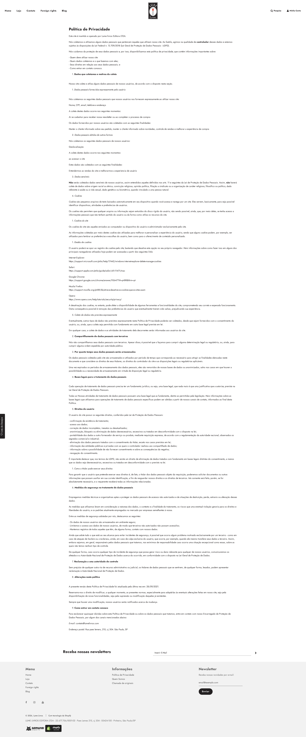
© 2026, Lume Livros (34, 715)
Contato (31, 10)
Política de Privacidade (123, 674)
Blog (64, 10)
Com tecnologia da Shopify (59, 715)
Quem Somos (118, 679)
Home (8, 10)
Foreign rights (48, 10)
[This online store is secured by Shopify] (53, 730)
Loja (19, 10)
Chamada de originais (122, 683)
